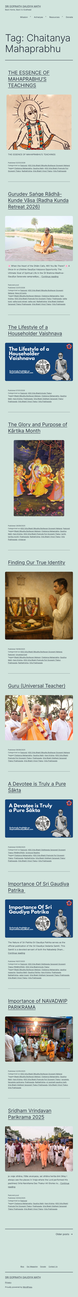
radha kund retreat (20, 301)
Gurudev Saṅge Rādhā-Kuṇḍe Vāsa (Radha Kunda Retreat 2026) (38, 200)
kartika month (13, 537)
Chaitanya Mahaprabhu (23, 168)
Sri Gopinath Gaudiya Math (23, 6)
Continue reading (49, 276)
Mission (24, 17)
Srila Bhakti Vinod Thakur (42, 171)
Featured (23, 165)
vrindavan (22, 540)
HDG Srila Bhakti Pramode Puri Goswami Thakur (33, 299)
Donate (69, 17)
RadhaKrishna (27, 171)
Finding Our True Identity (36, 562)
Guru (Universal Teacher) (36, 686)
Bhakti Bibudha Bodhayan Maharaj (27, 296)
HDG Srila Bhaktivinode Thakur (40, 393)
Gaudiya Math (38, 168)
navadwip (65, 1079)
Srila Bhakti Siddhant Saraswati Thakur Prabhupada (49, 975)
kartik (63, 534)
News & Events (21, 293)
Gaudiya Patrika (34, 972)
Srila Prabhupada (59, 171)
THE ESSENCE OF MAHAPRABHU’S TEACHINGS (29, 79)
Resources (54, 17)
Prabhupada (57, 299)
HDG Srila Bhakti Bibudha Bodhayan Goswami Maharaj (49, 165)
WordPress (27, 1287)
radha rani (32, 301)
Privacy (8, 1282)
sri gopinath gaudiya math (56, 1082)
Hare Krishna (18, 399)
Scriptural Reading (33, 853)
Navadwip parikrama (16, 1082)
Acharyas (38, 17)
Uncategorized (21, 655)
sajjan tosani (24, 975)
